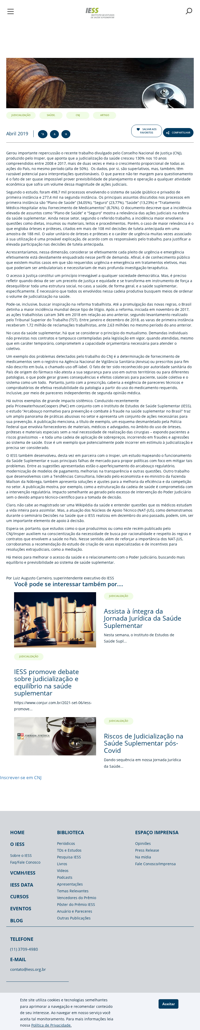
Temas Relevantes (73, 890)
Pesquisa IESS (69, 857)
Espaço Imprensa (156, 832)
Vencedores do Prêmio (76, 897)
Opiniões (143, 843)
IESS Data (21, 885)
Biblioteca (70, 832)
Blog (16, 920)
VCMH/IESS (22, 873)
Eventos (20, 908)
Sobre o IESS (21, 855)
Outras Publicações (74, 918)
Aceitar (168, 1004)
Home (17, 832)
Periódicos (66, 843)
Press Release (147, 850)
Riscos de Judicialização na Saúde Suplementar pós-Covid (143, 743)
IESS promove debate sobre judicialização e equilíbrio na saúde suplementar (46, 682)
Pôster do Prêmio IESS (76, 904)
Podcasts (64, 877)
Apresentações (70, 884)
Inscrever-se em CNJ (21, 777)
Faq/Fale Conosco (25, 862)
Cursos (19, 896)
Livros (62, 863)
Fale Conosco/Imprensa (155, 863)
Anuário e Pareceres (74, 911)
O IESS (17, 844)
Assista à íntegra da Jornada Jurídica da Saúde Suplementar (142, 618)
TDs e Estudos (69, 850)
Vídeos (62, 870)
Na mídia (143, 857)
